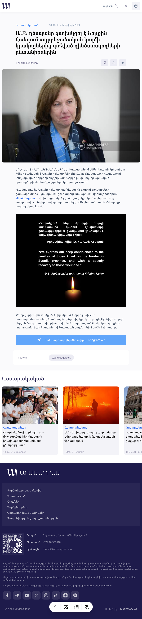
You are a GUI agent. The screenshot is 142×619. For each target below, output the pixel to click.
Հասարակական (61, 357)
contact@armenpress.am (57, 549)
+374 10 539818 (52, 542)
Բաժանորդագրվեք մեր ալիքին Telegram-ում (74, 340)
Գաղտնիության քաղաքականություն (32, 518)
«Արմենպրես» (26, 198)
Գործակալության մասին (24, 490)
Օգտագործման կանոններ (26, 513)
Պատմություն (16, 496)
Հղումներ (13, 501)
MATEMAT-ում (128, 609)
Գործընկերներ (17, 507)
